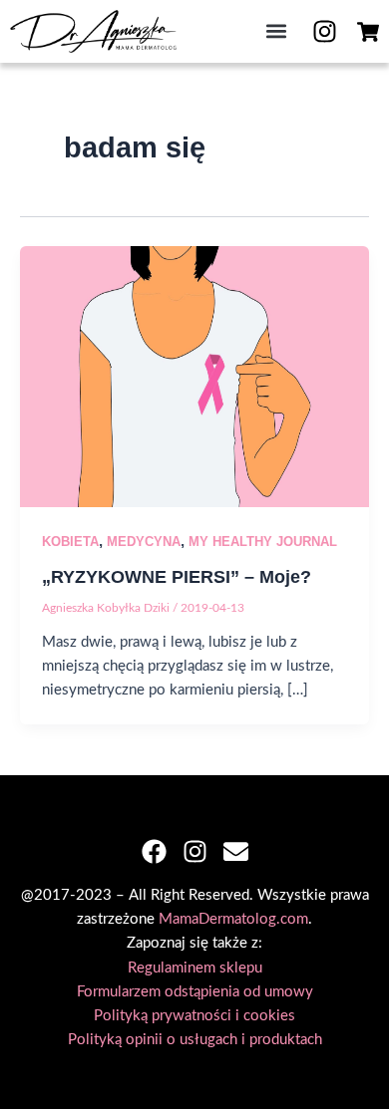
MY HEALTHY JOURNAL (263, 541)
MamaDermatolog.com (233, 919)
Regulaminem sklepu (195, 968)
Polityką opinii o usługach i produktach (195, 1039)
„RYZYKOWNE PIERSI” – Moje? (176, 576)
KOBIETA (70, 541)
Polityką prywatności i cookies (194, 1015)
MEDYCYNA (144, 541)
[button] (275, 31)
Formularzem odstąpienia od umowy (195, 991)
